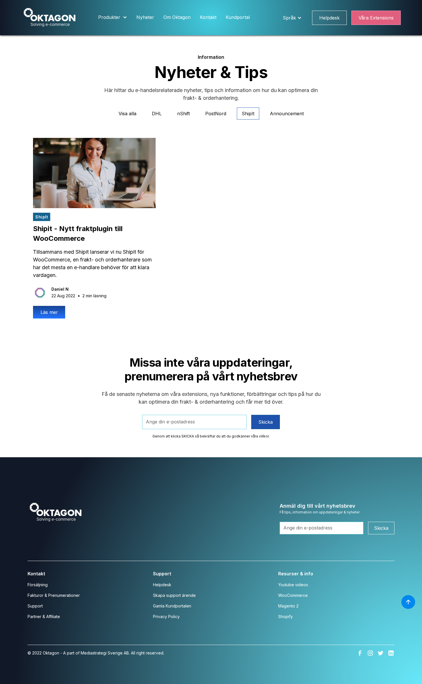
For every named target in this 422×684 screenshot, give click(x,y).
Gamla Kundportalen (172, 605)
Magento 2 (288, 605)
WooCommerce (293, 595)
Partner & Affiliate (44, 616)
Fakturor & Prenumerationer (54, 595)
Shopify (285, 616)
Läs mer (49, 312)
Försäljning (38, 584)
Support (35, 605)
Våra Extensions (376, 18)
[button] (113, 17)
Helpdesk (329, 18)
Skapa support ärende (174, 595)
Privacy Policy (166, 616)
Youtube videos (293, 584)
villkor (264, 436)
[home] (50, 17)
